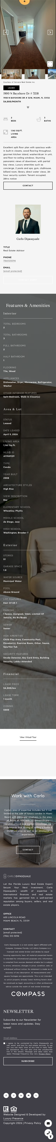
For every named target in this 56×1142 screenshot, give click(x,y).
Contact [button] (28, 185)
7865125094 (9, 260)
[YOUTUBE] (28, 1095)
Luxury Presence (13, 1118)
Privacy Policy (45, 1054)
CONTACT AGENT (28, 280)
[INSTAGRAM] (13, 1095)
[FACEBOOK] (6, 1095)
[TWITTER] (36, 1095)
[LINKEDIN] (21, 1095)
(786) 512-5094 (11, 936)
